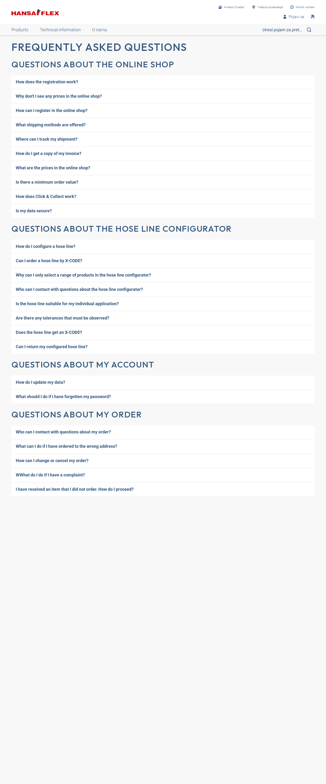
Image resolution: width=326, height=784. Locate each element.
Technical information (60, 29)
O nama (99, 29)
